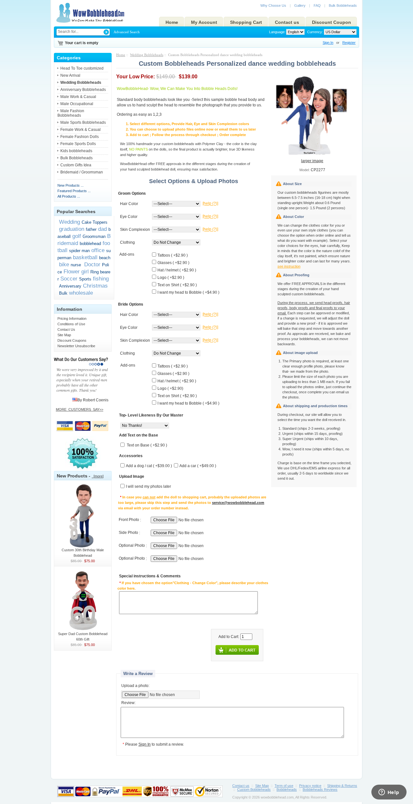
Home (172, 22)
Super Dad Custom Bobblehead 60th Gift (82, 636)
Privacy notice (310, 786)
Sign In (328, 42)
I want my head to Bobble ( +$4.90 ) (188, 292)
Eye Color (128, 216)
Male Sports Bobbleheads (83, 122)
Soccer (68, 278)
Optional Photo (132, 546)
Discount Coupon (331, 22)
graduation (71, 229)
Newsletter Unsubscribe (76, 346)
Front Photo (129, 520)
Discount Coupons (71, 340)
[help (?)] (210, 203)
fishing (101, 278)
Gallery (300, 5)
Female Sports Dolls (78, 144)
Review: (128, 703)
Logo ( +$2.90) (170, 388)
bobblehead (90, 243)
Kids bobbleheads (76, 151)
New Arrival (70, 75)
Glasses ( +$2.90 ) (173, 262)
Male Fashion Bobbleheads (70, 113)
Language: (277, 32)
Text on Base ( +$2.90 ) (147, 445)
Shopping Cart (246, 22)
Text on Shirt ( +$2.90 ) (177, 285)
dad (102, 229)
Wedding (69, 222)
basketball (85, 257)
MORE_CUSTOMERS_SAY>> (79, 409)
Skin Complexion (135, 229)
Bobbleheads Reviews (320, 789)
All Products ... (68, 196)
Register (349, 42)
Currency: (314, 32)
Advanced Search (127, 32)
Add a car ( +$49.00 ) (197, 466)
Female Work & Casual (80, 129)
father (91, 229)
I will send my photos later (148, 487)
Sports (85, 279)
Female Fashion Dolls (79, 136)
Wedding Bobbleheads (146, 55)
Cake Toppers (94, 222)
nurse (76, 264)
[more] (98, 476)
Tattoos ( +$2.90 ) (172, 255)
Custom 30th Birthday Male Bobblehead (83, 552)
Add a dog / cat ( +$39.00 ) (149, 466)
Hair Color (129, 203)
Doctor (91, 264)
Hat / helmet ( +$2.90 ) (176, 270)
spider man (79, 250)
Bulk (63, 293)
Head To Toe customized (82, 68)
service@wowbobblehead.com (238, 503)
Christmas (95, 286)
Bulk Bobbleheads (343, 5)
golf (76, 236)
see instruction (288, 266)
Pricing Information (71, 318)
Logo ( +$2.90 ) (170, 277)
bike (64, 264)
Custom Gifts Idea (75, 165)
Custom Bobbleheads (254, 789)
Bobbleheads (287, 789)
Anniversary (70, 286)
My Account (204, 22)
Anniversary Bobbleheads (83, 89)
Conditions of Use (71, 324)
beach (104, 257)
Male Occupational (76, 104)
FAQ (317, 5)
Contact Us (66, 329)
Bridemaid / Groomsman (81, 172)
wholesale (81, 293)
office (98, 250)
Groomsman (94, 236)
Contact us (287, 22)
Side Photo (128, 533)
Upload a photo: (135, 685)
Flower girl (76, 271)
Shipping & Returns (342, 786)
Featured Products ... (74, 191)
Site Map (64, 335)
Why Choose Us (273, 5)
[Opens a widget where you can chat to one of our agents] (389, 793)
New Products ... (70, 185)
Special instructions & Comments (150, 576)
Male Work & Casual (78, 96)
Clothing (127, 242)
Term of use (284, 786)
